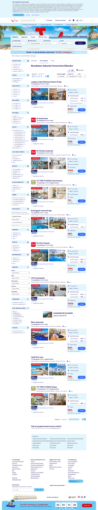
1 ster (15, 96)
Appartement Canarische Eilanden (58, 440)
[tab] (34, 61)
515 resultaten (44, 60)
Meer (14, 162)
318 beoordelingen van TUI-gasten (46, 343)
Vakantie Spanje (35, 86)
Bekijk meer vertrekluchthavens (76, 103)
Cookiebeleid (71, 470)
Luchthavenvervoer (35, 474)
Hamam (16, 249)
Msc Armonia (53, 445)
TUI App (33, 461)
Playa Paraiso (63, 122)
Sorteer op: (70, 74)
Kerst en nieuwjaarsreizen (19, 304)
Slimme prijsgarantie (72, 24)
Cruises (33, 37)
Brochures (14, 463)
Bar (15, 236)
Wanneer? (48, 40)
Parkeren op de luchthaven (37, 472)
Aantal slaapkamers (17, 222)
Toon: (79, 74)
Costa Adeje (58, 326)
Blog (13, 470)
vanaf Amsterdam (20, 132)
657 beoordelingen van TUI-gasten (46, 102)
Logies (16, 116)
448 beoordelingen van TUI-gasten (46, 139)
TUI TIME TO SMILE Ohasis (46, 387)
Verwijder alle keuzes (17, 46)
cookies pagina (16, 10)
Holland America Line (55, 443)
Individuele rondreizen (19, 302)
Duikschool (16, 259)
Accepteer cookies (18, 14)
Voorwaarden (71, 465)
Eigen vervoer (17, 148)
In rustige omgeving (18, 201)
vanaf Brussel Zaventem (22, 140)
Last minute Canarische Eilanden (75, 438)
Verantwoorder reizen (17, 465)
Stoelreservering (53, 463)
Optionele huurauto (19, 332)
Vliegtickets (24, 37)
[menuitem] (81, 20)
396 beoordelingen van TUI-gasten (46, 201)
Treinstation (14, 291)
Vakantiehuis (17, 189)
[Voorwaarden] (82, 497)
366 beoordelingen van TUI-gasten (46, 171)
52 (45, 76)
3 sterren (16, 92)
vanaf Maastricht (20, 139)
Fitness (16, 258)
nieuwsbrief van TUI (55, 428)
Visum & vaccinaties (35, 476)
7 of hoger (17, 107)
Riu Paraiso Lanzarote (44, 151)
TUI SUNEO (16, 323)
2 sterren (16, 94)
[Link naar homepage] (14, 20)
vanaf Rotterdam (20, 133)
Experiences (70, 445)
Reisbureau (14, 477)
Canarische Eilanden (44, 86)
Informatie (34, 60)
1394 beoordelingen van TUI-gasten (46, 231)
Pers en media (71, 463)
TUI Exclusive (17, 158)
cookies (32, 4)
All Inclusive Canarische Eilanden (58, 438)
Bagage (51, 465)
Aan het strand (17, 69)
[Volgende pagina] (48, 76)
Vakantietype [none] (17, 40)
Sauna (16, 245)
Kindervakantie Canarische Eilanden (41, 440)
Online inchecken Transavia (37, 463)
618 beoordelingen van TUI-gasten (46, 263)
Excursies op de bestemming (37, 465)
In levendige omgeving (19, 199)
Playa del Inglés (61, 214)
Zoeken (80, 43)
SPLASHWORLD (18, 315)
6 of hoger (17, 108)
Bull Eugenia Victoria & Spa (41, 211)
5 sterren (16, 67)
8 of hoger (17, 105)
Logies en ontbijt (18, 71)
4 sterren (16, 66)
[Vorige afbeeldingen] (32, 94)
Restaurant (17, 234)
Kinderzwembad (18, 174)
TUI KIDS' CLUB (17, 320)
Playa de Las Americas (65, 185)
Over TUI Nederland (72, 461)
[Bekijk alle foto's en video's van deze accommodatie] (48, 94)
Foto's (52, 60)
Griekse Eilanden (37, 443)
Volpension (16, 121)
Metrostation (14, 281)
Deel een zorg (71, 478)
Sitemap (14, 472)
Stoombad (16, 247)
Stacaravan (70, 447)
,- (71, 109)
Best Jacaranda (37, 322)
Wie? (62, 40)
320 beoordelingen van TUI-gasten (46, 407)
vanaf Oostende (20, 142)
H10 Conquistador (38, 278)
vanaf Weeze (19, 146)
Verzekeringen (34, 468)
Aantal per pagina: (61, 74)
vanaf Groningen (20, 137)
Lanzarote (58, 155)
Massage (16, 250)
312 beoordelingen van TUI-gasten (46, 298)
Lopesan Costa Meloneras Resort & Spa (46, 82)
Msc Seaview (36, 447)
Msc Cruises (53, 447)
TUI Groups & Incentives (18, 461)
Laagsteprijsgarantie (46, 24)
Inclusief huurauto (18, 331)
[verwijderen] (29, 43)
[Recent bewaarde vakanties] (73, 20)
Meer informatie (35, 14)
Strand (13, 270)
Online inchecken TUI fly (55, 461)
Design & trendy (18, 160)
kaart (67, 86)
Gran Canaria (53, 86)
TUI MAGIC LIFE (18, 322)
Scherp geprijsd (18, 78)
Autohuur (33, 470)
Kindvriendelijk (18, 169)
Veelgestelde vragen (16, 479)
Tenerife (57, 122)
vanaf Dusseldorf (20, 144)
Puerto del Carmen (66, 155)
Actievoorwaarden (16, 468)
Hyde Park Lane (37, 357)
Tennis (16, 261)
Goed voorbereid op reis (36, 467)
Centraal (16, 204)
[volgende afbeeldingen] (64, 94)
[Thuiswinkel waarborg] (73, 497)
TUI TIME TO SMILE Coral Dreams (49, 181)
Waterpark (16, 178)
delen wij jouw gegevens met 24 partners (43, 6)
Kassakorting (17, 80)
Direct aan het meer (18, 203)
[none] (13, 43)
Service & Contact (52, 497)
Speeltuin (16, 173)
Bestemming (33, 40)
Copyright (70, 467)
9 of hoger (17, 103)
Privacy (69, 468)
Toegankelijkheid (72, 474)
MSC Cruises (36, 445)
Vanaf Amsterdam (74, 95)
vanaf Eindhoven (20, 135)
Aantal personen (17, 216)
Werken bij (73, 481)
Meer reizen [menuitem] (43, 37)
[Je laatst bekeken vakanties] (70, 20)
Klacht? (69, 476)
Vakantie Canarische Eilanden (40, 438)
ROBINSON (16, 313)
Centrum (13, 286)
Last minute (15, 467)
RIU (15, 311)
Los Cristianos (63, 391)
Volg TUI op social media (57, 485)
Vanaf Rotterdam (74, 224)
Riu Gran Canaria (43, 243)
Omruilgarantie (59, 24)
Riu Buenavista (42, 118)
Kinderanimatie (17, 176)
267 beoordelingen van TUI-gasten (46, 377)
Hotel (15, 185)
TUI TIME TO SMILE (18, 316)
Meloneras (60, 86)
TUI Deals (16, 82)
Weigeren (28, 14)
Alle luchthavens (18, 130)
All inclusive (17, 64)
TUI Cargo (51, 468)
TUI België (14, 474)
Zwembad (17, 171)
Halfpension (17, 119)
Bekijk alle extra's (35, 478)
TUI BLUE (16, 318)
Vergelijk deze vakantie (38, 107)
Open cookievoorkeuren (73, 472)
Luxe (15, 157)
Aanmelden (39, 489)
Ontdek (82, 109)
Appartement (17, 187)
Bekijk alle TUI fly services (55, 467)
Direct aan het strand (19, 197)
